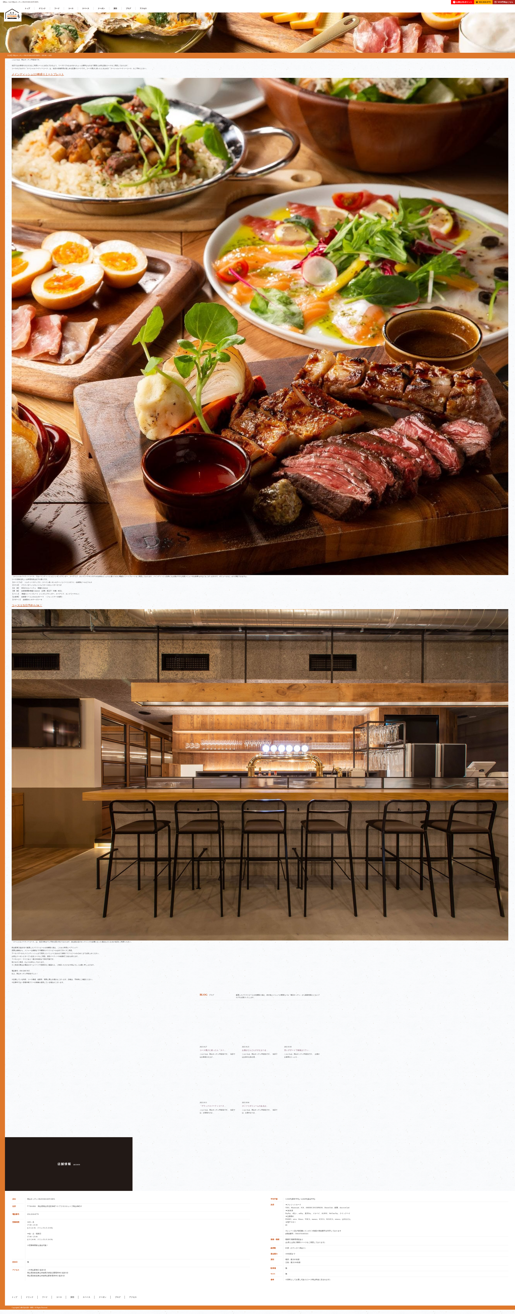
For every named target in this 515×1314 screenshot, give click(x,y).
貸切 (115, 8)
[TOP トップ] (12, 13)
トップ (27, 8)
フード (57, 8)
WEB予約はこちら (505, 2)
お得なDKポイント (463, 2)
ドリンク (42, 8)
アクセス (143, 8)
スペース (85, 8)
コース (70, 8)
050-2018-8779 (485, 2)
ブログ (128, 8)
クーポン (101, 8)
